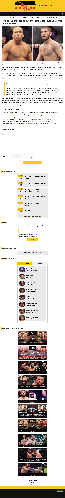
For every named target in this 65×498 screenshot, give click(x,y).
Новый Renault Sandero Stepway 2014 (42, 17)
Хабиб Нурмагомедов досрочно (28, 236)
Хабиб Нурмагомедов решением (28, 234)
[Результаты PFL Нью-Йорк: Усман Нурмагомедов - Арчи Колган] (32, 412)
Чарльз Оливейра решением (27, 230)
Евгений (26, 17)
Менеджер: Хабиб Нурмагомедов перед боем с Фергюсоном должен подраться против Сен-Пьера (30, 123)
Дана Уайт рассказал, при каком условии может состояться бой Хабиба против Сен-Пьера (28, 121)
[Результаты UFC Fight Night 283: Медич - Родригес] (32, 354)
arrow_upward (61, 494)
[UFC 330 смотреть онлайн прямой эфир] (32, 339)
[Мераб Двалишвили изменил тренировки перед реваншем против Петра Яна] (32, 456)
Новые (40, 263)
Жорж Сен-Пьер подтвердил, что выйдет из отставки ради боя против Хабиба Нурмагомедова (29, 119)
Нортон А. (55, 17)
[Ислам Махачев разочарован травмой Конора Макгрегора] (32, 383)
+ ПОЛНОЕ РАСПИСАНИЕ (32, 216)
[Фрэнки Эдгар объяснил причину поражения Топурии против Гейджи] (32, 471)
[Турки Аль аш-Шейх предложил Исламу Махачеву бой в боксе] (32, 398)
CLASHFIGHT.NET (45, 6)
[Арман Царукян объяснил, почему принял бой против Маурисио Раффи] (32, 369)
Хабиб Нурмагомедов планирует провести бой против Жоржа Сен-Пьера (23, 126)
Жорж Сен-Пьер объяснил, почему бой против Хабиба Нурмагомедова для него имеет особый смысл (30, 112)
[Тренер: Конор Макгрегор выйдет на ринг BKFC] (32, 441)
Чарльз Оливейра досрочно (26, 232)
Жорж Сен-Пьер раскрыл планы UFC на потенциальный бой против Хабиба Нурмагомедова (28, 117)
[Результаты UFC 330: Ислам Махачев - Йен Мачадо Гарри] (32, 427)
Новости (5, 17)
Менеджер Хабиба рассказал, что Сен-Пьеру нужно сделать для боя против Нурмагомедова (28, 115)
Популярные (25, 263)
